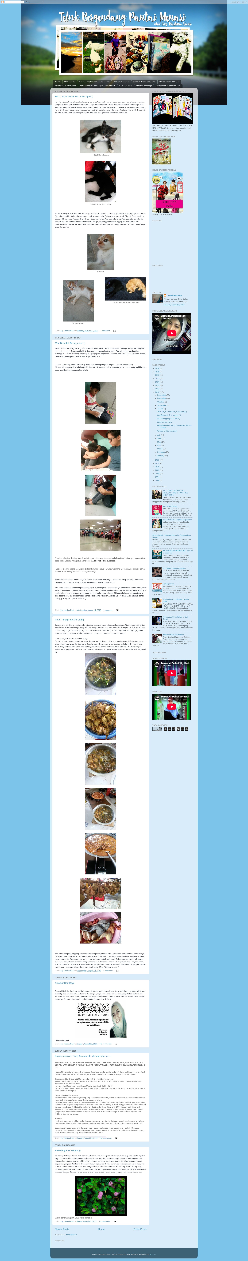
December (161, 395)
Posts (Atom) (71, 1234)
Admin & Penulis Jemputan (144, 82)
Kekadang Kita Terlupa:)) (68, 1150)
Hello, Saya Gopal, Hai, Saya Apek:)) (74, 96)
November (161, 399)
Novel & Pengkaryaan (88, 82)
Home (57, 82)
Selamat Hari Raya (65, 983)
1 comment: (106, 331)
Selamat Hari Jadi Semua (173, 635)
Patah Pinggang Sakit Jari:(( (69, 619)
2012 (157, 460)
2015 (157, 385)
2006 (157, 480)
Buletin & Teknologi (144, 86)
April (159, 445)
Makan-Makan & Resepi (169, 82)
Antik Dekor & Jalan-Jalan (65, 86)
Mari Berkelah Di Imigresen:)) (70, 343)
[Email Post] (114, 331)
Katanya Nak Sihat (121, 82)
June (159, 439)
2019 (157, 372)
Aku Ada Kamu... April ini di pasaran (177, 520)
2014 (157, 389)
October (160, 402)
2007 (157, 477)
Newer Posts (62, 1229)
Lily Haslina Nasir (174, 295)
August (160, 409)
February (161, 452)
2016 (157, 382)
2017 (157, 379)
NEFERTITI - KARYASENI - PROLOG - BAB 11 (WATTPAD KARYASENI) (175, 493)
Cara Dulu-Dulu (125, 86)
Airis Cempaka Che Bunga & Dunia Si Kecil (97, 86)
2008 (157, 474)
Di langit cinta (168, 584)
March (160, 449)
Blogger (152, 1254)
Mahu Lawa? (69, 82)
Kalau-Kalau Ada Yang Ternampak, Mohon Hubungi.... (83, 1056)
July (159, 435)
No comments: (106, 1044)
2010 (157, 467)
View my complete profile (174, 305)
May (159, 442)
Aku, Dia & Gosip (170, 506)
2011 (157, 463)
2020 (157, 368)
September (162, 405)
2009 (157, 470)
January (160, 456)
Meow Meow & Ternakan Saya (168, 86)
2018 (157, 375)
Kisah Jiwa (105, 82)
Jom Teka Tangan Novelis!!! (174, 568)
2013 (157, 392)
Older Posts (140, 1229)
